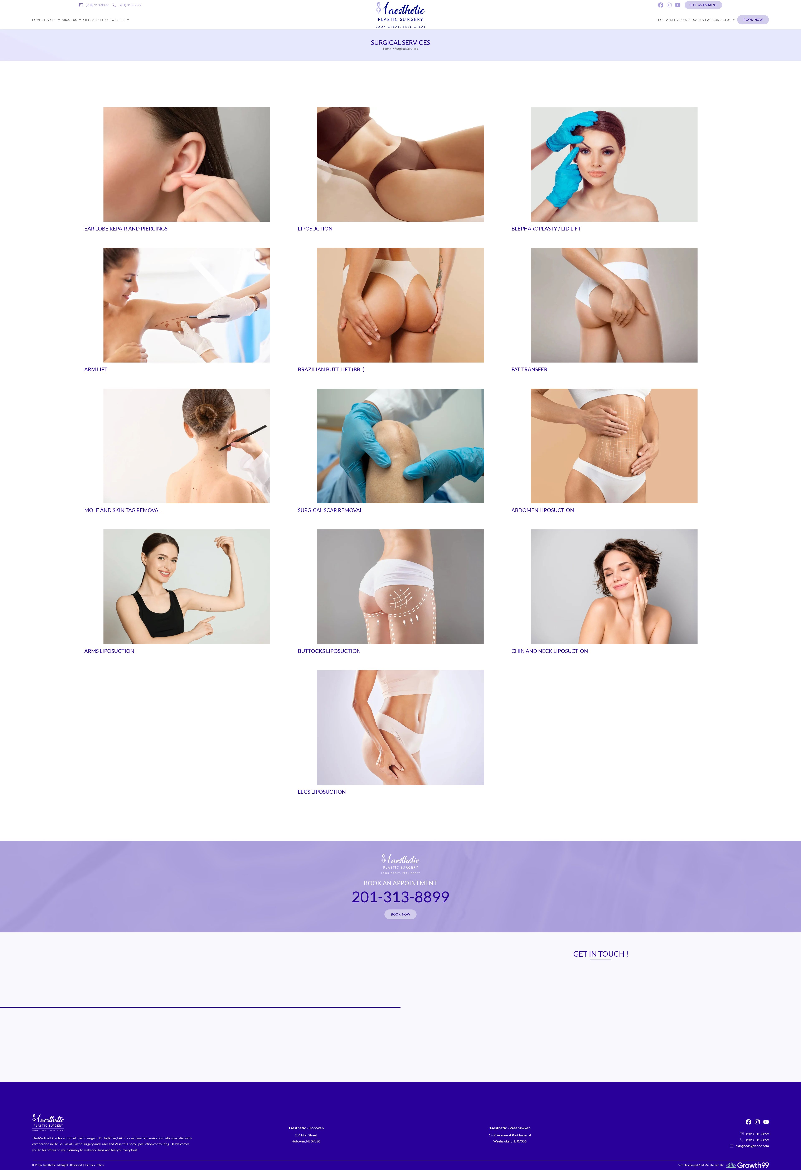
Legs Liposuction (322, 791)
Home (36, 19)
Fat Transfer (529, 369)
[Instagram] (669, 5)
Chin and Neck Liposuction (549, 651)
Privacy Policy (94, 1165)
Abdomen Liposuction (542, 510)
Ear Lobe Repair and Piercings (126, 228)
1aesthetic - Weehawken (509, 1128)
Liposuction (315, 228)
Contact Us (721, 19)
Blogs (693, 19)
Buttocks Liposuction (329, 651)
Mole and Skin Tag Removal (122, 510)
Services (49, 19)
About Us (69, 19)
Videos (682, 19)
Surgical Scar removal (330, 510)
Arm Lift (95, 369)
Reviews (705, 19)
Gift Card (91, 19)
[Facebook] (660, 5)
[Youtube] (677, 5)
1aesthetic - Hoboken (306, 1128)
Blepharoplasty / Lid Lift (546, 228)
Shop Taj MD (666, 19)
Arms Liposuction (109, 651)
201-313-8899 (400, 897)
